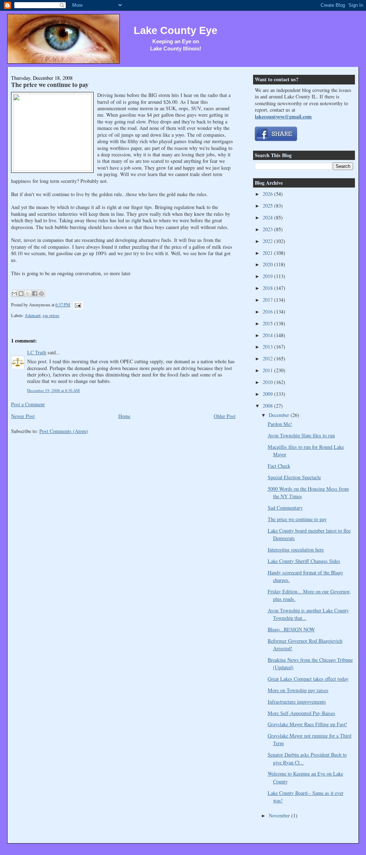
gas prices (51, 315)
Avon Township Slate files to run (301, 435)
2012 (268, 358)
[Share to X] (27, 293)
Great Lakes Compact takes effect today (308, 678)
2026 (268, 193)
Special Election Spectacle (294, 477)
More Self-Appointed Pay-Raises (301, 713)
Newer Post (23, 416)
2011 (268, 370)
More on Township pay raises (298, 690)
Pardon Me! (280, 424)
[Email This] (14, 293)
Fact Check (279, 465)
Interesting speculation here (296, 549)
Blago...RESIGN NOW (291, 629)
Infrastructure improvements (297, 701)
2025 (268, 205)
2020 (268, 264)
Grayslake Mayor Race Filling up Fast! (307, 724)
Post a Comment (28, 404)
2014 (268, 335)
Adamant (32, 315)
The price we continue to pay (50, 84)
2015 (268, 323)
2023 (268, 229)
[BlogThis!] (21, 293)
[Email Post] (77, 304)
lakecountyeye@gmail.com (283, 116)
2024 (268, 217)
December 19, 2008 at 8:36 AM (53, 390)
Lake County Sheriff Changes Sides (304, 561)
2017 (268, 299)
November (280, 815)
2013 (268, 346)
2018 (268, 288)
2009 (268, 393)
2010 (268, 382)
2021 (268, 252)
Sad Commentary (285, 507)
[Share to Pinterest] (41, 293)
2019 (268, 276)
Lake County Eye (175, 30)
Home (124, 416)
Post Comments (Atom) (63, 431)
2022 (268, 241)
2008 (268, 405)
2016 (268, 311)
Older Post (225, 416)
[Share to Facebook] (34, 293)
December (280, 415)
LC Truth (36, 352)
